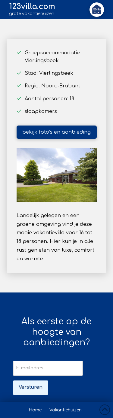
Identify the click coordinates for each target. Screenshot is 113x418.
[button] (96, 9)
